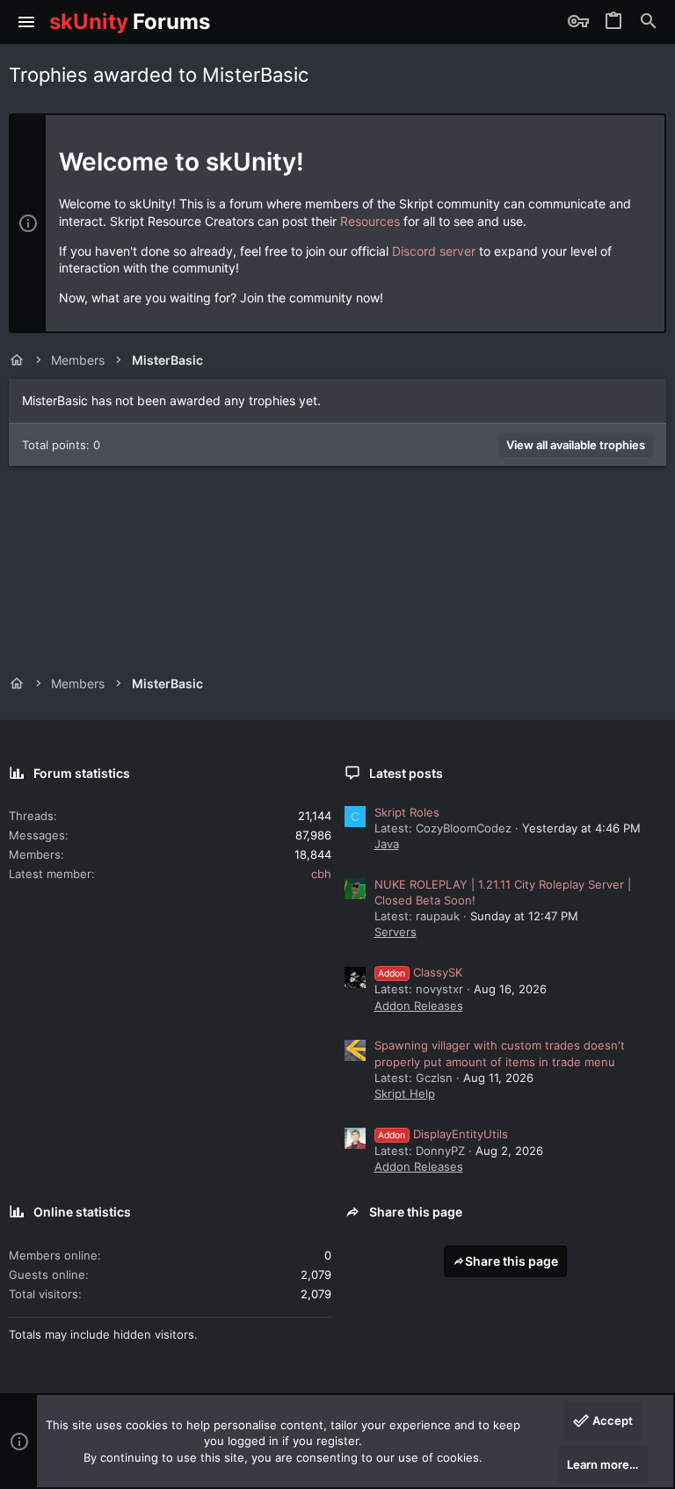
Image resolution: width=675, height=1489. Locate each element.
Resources (370, 221)
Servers (395, 932)
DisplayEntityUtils (443, 1134)
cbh (321, 874)
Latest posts (406, 773)
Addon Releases (418, 1006)
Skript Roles (406, 812)
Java (386, 844)
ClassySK (420, 972)
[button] (27, 22)
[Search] (648, 22)
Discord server (433, 250)
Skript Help (404, 1093)
